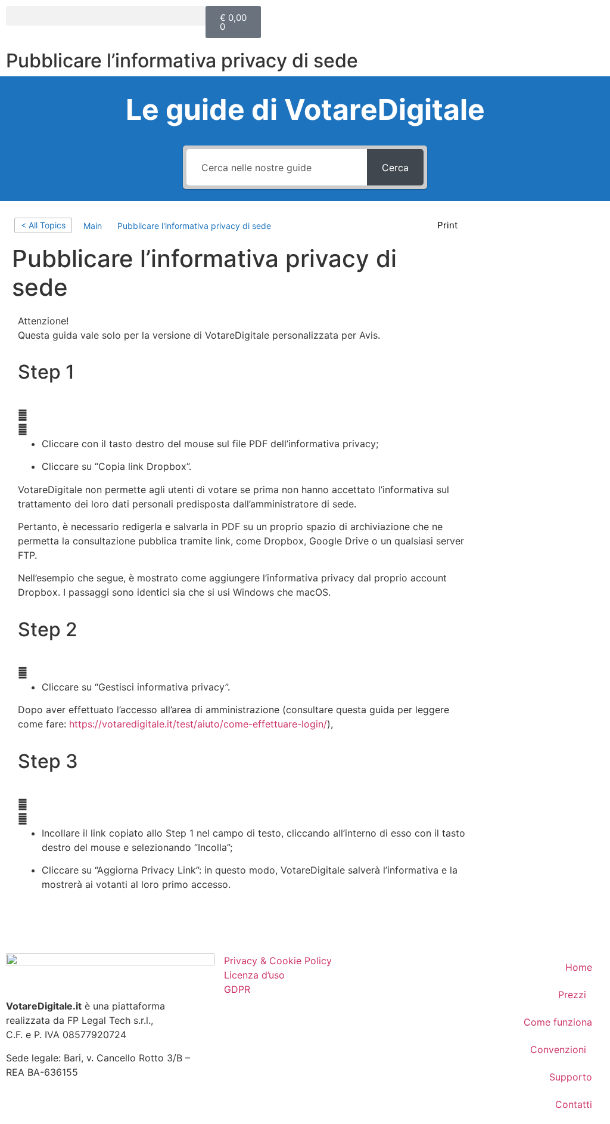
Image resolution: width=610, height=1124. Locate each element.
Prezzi (572, 995)
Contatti (573, 1104)
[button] (106, 16)
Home (578, 967)
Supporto (570, 1077)
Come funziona (558, 1022)
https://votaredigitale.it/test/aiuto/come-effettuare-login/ (198, 724)
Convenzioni (558, 1049)
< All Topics (43, 225)
